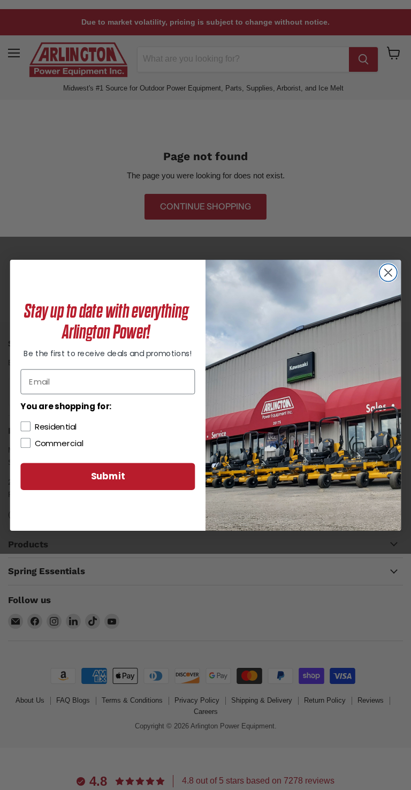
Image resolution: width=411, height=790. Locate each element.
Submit (108, 476)
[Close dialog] (388, 272)
